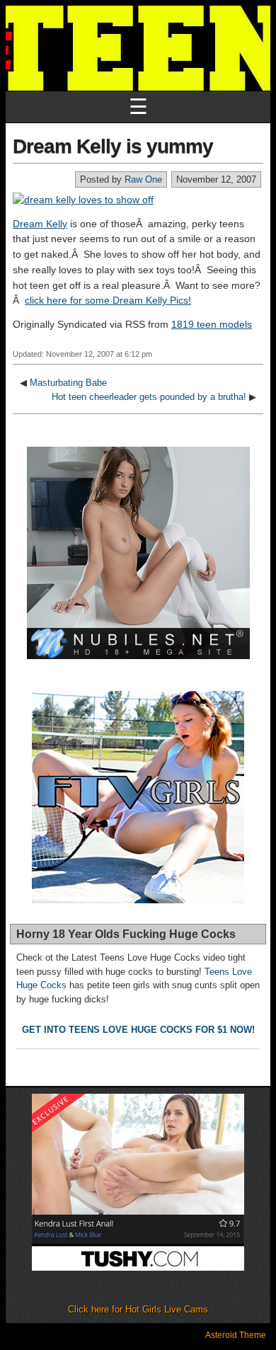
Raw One (143, 179)
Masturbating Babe (68, 382)
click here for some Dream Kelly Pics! (108, 300)
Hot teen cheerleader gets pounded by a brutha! (149, 396)
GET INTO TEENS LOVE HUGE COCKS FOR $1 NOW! (138, 1029)
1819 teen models (211, 324)
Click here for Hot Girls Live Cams (138, 1309)
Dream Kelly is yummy (113, 146)
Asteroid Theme (235, 1335)
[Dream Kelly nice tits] (83, 199)
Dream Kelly (40, 223)
